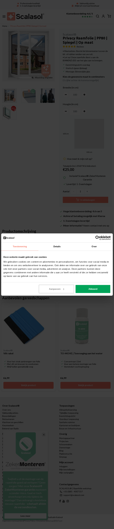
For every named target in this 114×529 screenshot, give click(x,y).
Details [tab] (57, 246)
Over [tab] (94, 246)
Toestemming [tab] (20, 246)
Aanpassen (55, 289)
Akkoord (92, 289)
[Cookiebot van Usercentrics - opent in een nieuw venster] (98, 238)
